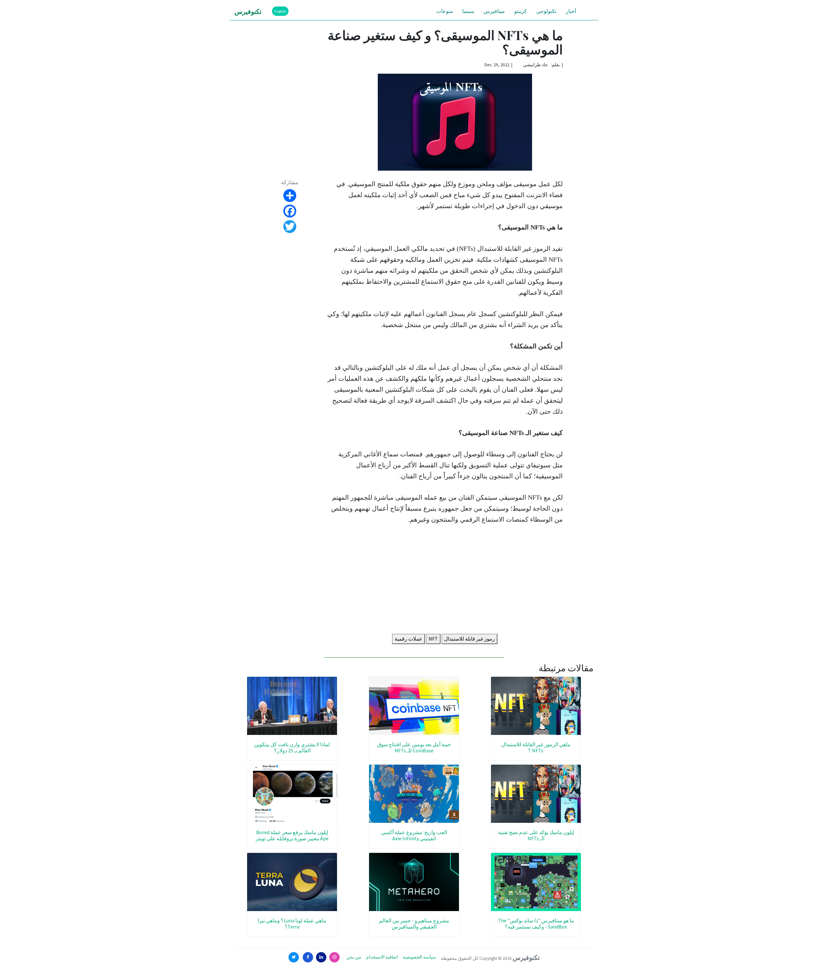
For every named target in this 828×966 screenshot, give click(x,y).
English (280, 11)
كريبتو (520, 11)
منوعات (444, 11)
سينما (468, 11)
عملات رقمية (408, 638)
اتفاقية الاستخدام (382, 957)
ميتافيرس (494, 11)
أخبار (571, 11)
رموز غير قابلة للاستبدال (469, 638)
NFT (433, 638)
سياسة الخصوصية (419, 957)
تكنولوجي (546, 11)
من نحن (353, 957)
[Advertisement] (445, 580)
